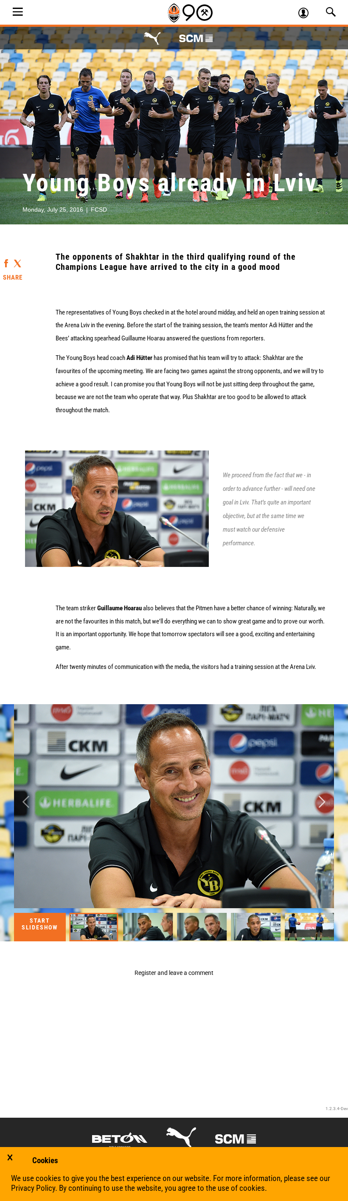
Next (322, 802)
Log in (307, 14)
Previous (25, 802)
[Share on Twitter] (17, 261)
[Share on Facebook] (6, 259)
